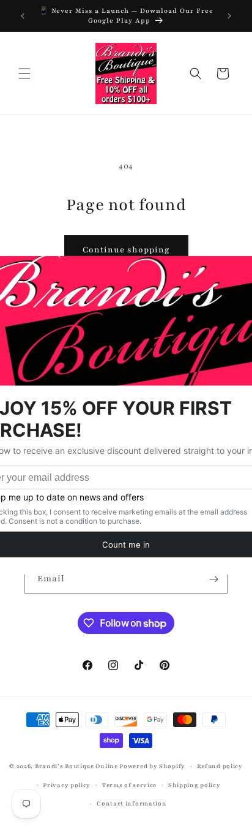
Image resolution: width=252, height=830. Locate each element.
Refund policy (220, 766)
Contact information (131, 803)
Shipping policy (194, 785)
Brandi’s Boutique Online (76, 766)
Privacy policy (67, 785)
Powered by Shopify (152, 766)
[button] (24, 73)
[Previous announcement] (22, 15)
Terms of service (129, 785)
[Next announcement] (229, 15)
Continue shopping (126, 249)
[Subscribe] (213, 579)
